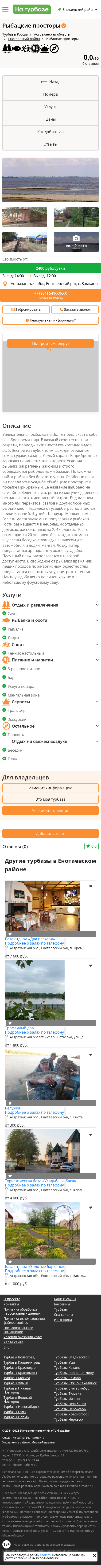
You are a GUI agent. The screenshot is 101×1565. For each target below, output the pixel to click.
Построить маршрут (50, 343)
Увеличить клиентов (50, 810)
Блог (7, 1347)
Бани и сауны (65, 1299)
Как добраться (50, 131)
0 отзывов (90, 63)
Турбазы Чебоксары (70, 1409)
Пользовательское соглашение (18, 1330)
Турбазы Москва (17, 1378)
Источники (63, 1320)
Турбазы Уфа (64, 1362)
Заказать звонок (76, 309)
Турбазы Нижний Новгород (17, 1390)
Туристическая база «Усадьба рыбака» (40, 1180)
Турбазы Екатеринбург (72, 1388)
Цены (51, 119)
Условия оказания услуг (23, 1337)
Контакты (11, 1304)
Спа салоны (63, 1314)
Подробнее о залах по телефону (34, 943)
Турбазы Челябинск (70, 1404)
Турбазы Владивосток (71, 1357)
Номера (50, 94)
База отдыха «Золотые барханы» (35, 1266)
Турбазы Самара (67, 1378)
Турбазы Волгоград (19, 1357)
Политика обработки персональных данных (22, 1311)
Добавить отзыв (50, 833)
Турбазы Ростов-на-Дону (74, 1373)
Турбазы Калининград (22, 1362)
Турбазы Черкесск (68, 1419)
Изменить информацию (50, 788)
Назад (54, 81)
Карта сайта (13, 1342)
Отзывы (50, 144)
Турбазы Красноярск (20, 1373)
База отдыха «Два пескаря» (30, 938)
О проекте (12, 1299)
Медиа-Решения (43, 1442)
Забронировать (28, 309)
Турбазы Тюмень (68, 1393)
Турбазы (61, 1309)
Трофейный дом (20, 1028)
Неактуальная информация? (52, 320)
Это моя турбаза (51, 799)
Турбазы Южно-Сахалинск (75, 1383)
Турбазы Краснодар (20, 1367)
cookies (45, 1555)
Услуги (50, 106)
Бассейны (62, 1304)
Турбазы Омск (15, 1412)
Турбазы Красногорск (71, 1414)
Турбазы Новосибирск (21, 1407)
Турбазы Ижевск (67, 1399)
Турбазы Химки (16, 1383)
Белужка (12, 1108)
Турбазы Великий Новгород (18, 1399)
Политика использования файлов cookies (24, 1320)
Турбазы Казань (67, 1367)
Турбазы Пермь (16, 1417)
